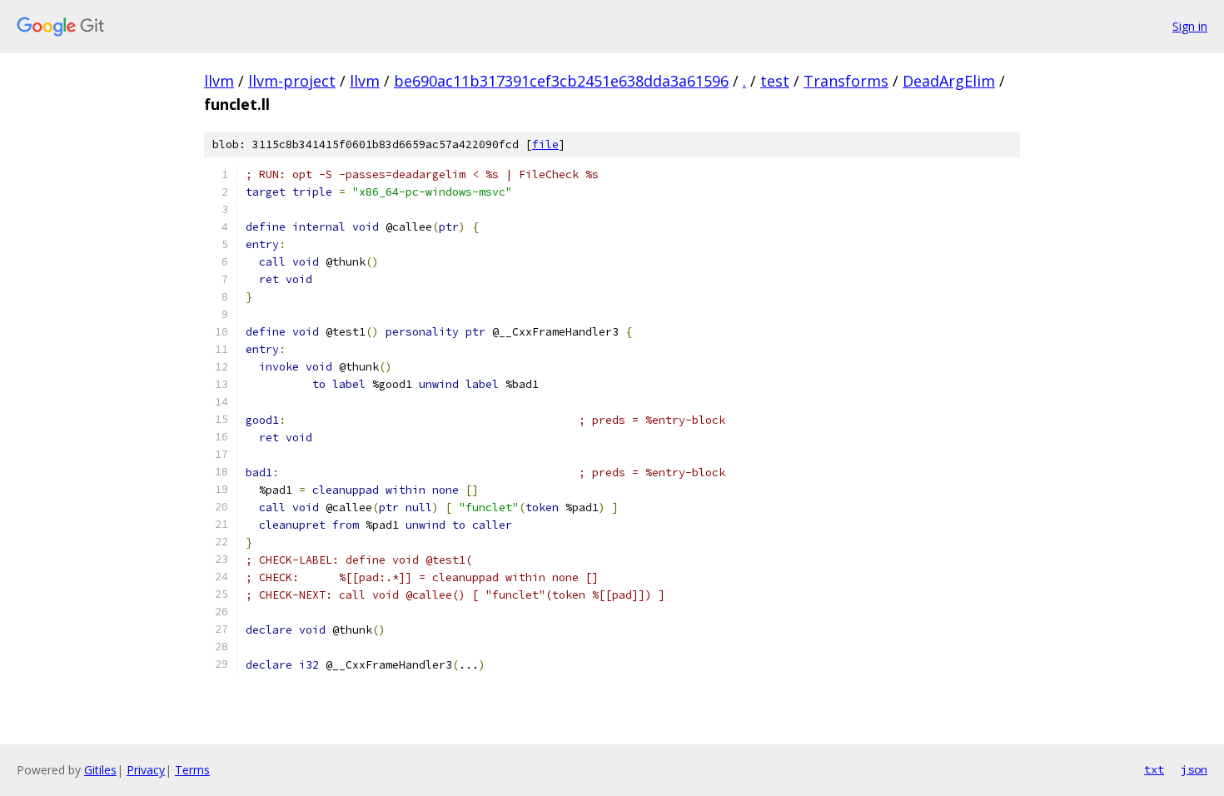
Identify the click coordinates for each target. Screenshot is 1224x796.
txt (1154, 769)
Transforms (846, 81)
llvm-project (292, 81)
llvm (219, 81)
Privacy (146, 770)
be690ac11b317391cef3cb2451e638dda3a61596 (561, 81)
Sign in (1189, 26)
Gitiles (100, 770)
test (774, 81)
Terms (192, 770)
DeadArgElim (949, 81)
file (545, 144)
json (1194, 769)
